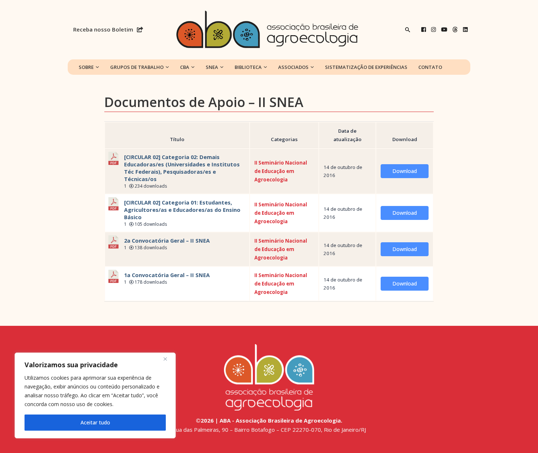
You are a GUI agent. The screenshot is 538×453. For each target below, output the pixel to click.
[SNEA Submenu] (222, 67)
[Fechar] (168, 358)
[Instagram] (433, 29)
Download (404, 170)
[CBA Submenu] (193, 67)
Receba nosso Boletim (103, 29)
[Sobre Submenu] (97, 67)
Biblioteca (248, 67)
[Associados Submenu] (312, 67)
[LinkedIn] (465, 29)
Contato (430, 67)
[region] (95, 395)
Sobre (86, 67)
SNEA (212, 67)
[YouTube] (444, 29)
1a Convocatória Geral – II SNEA (167, 275)
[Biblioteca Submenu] (265, 67)
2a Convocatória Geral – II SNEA (167, 240)
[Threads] (455, 29)
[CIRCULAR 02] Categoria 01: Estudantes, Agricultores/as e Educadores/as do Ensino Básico (182, 210)
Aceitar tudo (95, 422)
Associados (293, 67)
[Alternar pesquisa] (408, 29)
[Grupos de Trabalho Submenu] (167, 67)
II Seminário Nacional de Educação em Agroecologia (280, 171)
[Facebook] (424, 29)
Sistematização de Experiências (366, 67)
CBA (184, 67)
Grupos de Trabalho (137, 67)
